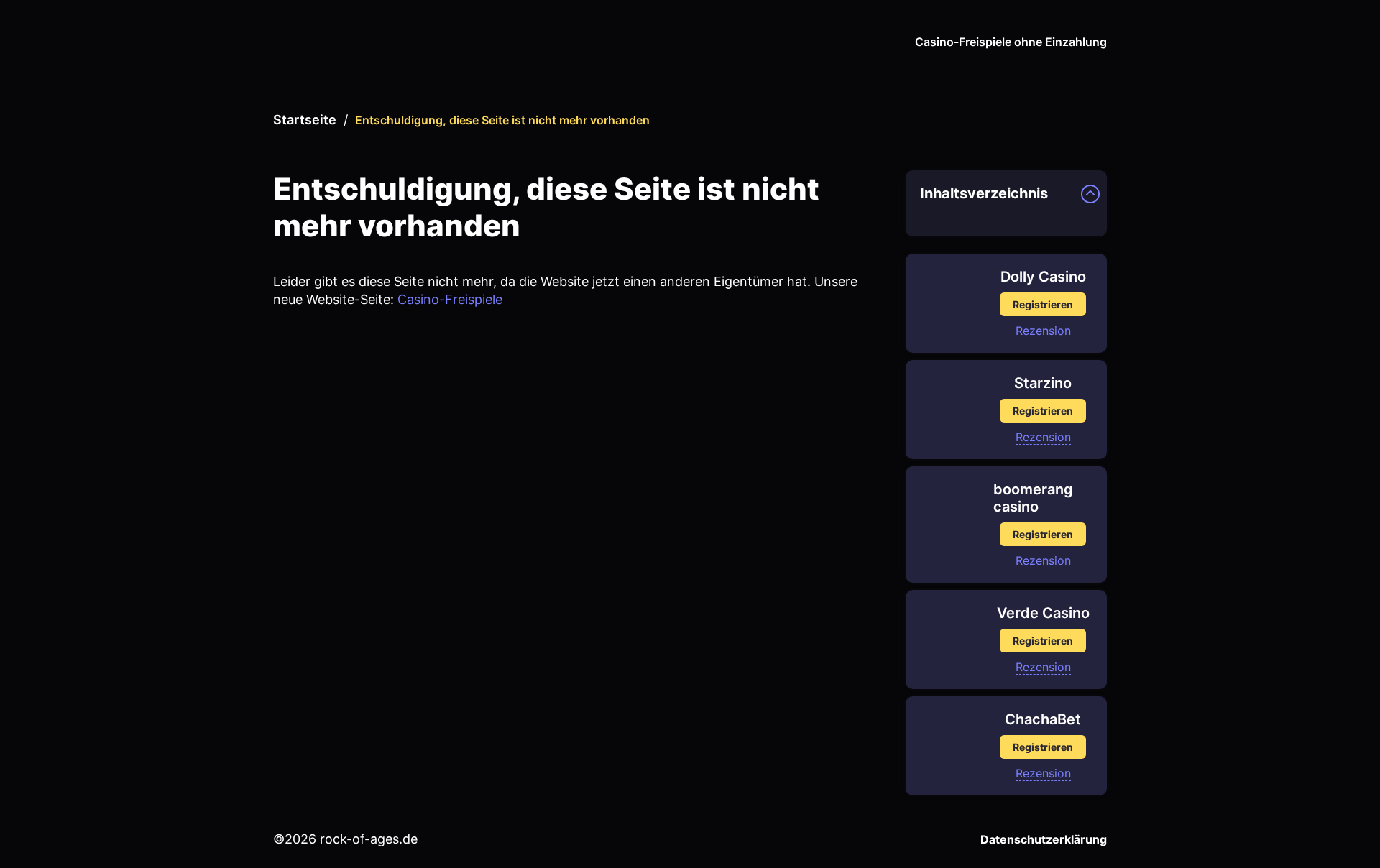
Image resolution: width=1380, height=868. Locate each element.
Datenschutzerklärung (1043, 839)
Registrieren (1043, 304)
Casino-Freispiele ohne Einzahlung (1011, 41)
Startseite (304, 119)
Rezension (1043, 330)
